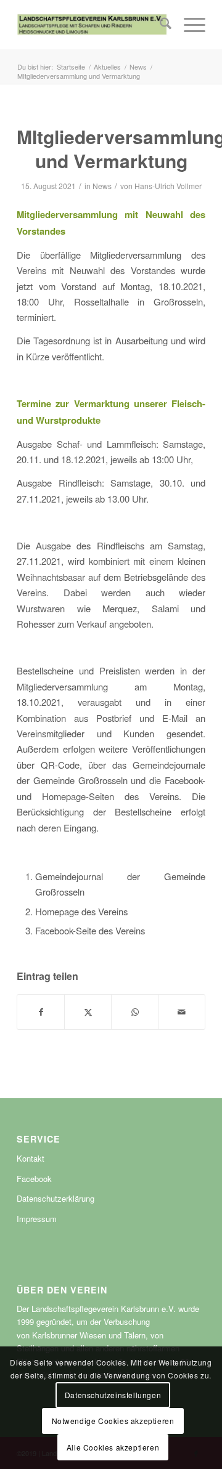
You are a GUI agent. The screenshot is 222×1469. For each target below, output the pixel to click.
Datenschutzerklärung (55, 1198)
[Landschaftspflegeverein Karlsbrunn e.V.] (92, 24)
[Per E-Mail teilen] (181, 1012)
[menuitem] (159, 24)
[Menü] (188, 24)
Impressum (37, 1218)
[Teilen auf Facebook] (40, 1012)
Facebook (34, 1178)
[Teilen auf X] (88, 1012)
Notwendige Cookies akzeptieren (113, 1420)
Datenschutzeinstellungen (113, 1395)
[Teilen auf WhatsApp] (135, 1012)
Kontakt (30, 1158)
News (102, 185)
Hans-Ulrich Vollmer (168, 185)
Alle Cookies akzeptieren (113, 1447)
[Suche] (159, 24)
